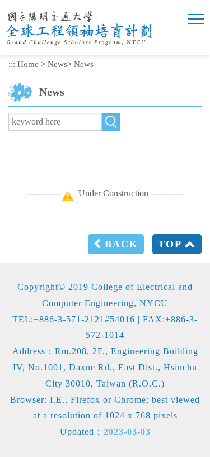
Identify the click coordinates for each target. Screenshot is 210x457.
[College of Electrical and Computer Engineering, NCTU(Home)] (88, 28)
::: (11, 64)
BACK (121, 244)
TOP (170, 244)
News (57, 64)
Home (28, 64)
